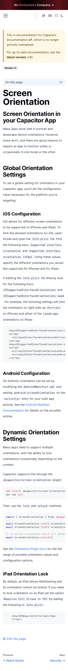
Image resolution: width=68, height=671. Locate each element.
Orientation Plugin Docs (30, 549)
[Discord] (50, 15)
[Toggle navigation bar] (5, 15)
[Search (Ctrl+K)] (35, 15)
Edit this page (16, 639)
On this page (14, 82)
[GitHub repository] (56, 15)
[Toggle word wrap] (54, 331)
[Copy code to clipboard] (61, 331)
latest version (16, 57)
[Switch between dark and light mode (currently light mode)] (62, 15)
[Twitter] (43, 15)
